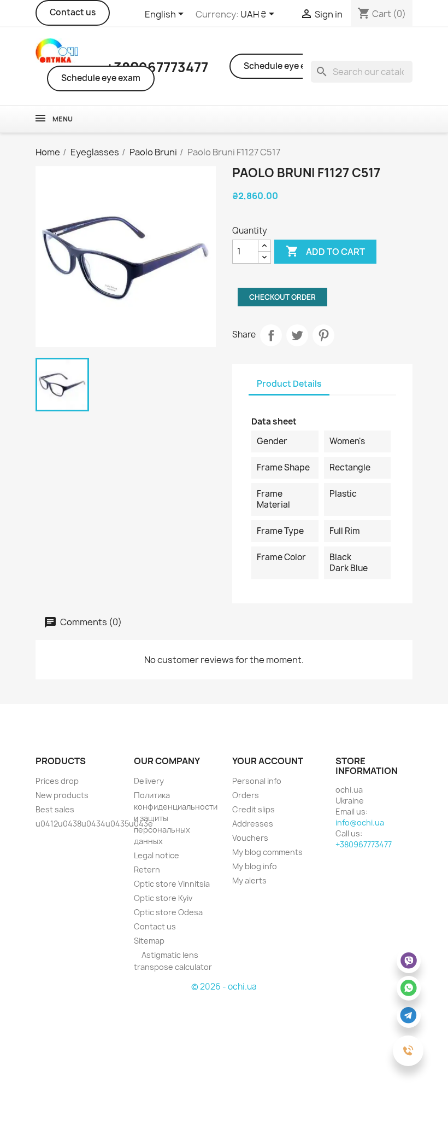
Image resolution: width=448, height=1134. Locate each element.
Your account (267, 761)
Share (271, 335)
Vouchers (250, 838)
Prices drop (57, 781)
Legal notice (156, 855)
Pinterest (323, 335)
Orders (245, 795)
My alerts (249, 880)
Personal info (256, 781)
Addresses (252, 823)
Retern (147, 869)
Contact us (73, 12)
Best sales (55, 809)
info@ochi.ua (359, 822)
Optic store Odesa (168, 912)
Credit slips (253, 809)
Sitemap (149, 940)
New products (62, 795)
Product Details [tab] (289, 383)
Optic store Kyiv (163, 898)
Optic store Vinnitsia (172, 884)
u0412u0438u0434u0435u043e (94, 823)
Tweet (297, 335)
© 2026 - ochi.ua (224, 986)
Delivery (149, 781)
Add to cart (325, 251)
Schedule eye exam (100, 78)
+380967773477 (363, 844)
